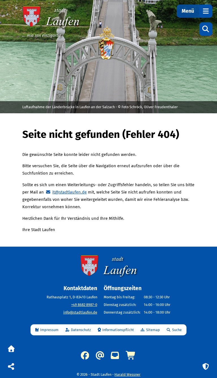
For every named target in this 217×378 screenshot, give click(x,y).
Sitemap (153, 330)
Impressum (49, 330)
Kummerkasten (115, 355)
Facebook (85, 355)
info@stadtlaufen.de (80, 312)
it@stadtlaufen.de (69, 192)
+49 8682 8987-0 (84, 305)
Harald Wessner (127, 374)
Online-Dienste (131, 355)
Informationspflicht (118, 330)
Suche (177, 330)
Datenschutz (81, 330)
